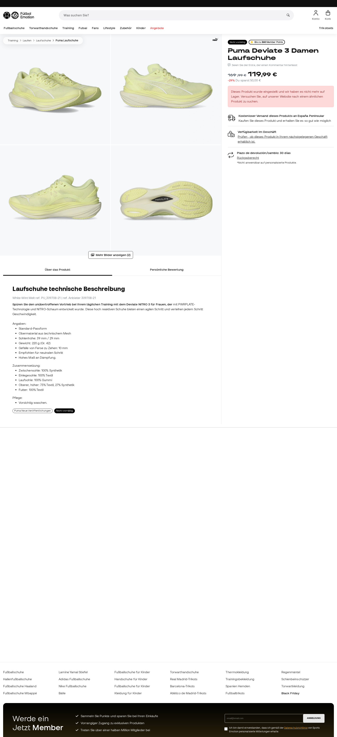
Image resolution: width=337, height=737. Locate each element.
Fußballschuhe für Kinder (132, 672)
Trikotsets (326, 28)
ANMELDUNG (314, 718)
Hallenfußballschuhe (17, 679)
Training (68, 28)
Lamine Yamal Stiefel (73, 672)
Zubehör (126, 28)
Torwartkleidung (292, 686)
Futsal (83, 28)
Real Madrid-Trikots (183, 679)
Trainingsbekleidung (240, 679)
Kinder (140, 28)
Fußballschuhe (14, 28)
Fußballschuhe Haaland (19, 686)
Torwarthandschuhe (43, 28)
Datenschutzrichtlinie (296, 727)
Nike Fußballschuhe (72, 686)
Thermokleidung (237, 672)
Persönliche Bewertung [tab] (167, 269)
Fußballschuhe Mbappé (20, 693)
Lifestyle (109, 28)
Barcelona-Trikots (182, 686)
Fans (95, 28)
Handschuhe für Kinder (131, 679)
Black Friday (290, 693)
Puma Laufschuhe (67, 40)
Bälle (62, 693)
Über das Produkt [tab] (57, 269)
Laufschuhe (43, 40)
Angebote (157, 28)
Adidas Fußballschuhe (74, 679)
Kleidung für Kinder (128, 693)
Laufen (27, 40)
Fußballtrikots (235, 693)
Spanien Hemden (238, 686)
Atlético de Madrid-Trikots (188, 693)
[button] (281, 136)
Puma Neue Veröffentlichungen (32, 410)
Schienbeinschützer (295, 679)
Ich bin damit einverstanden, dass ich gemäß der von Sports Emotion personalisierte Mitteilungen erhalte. (274, 729)
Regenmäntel (290, 672)
